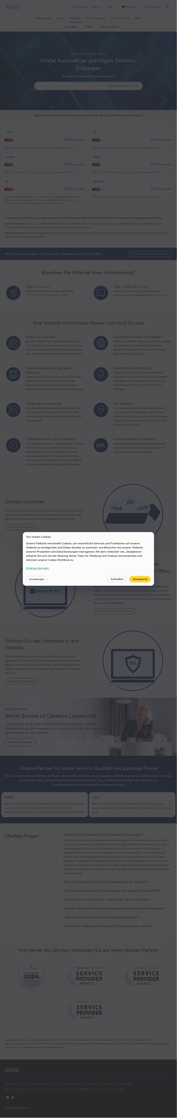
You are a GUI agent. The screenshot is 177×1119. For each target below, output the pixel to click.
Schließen (117, 579)
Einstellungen (36, 579)
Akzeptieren (140, 579)
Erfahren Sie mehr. (38, 568)
